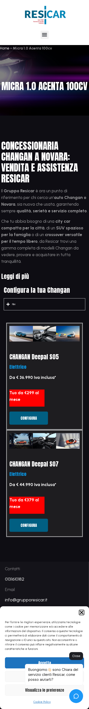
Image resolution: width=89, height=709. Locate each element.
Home (4, 48)
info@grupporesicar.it (26, 600)
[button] (81, 612)
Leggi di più (15, 276)
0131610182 (14, 579)
